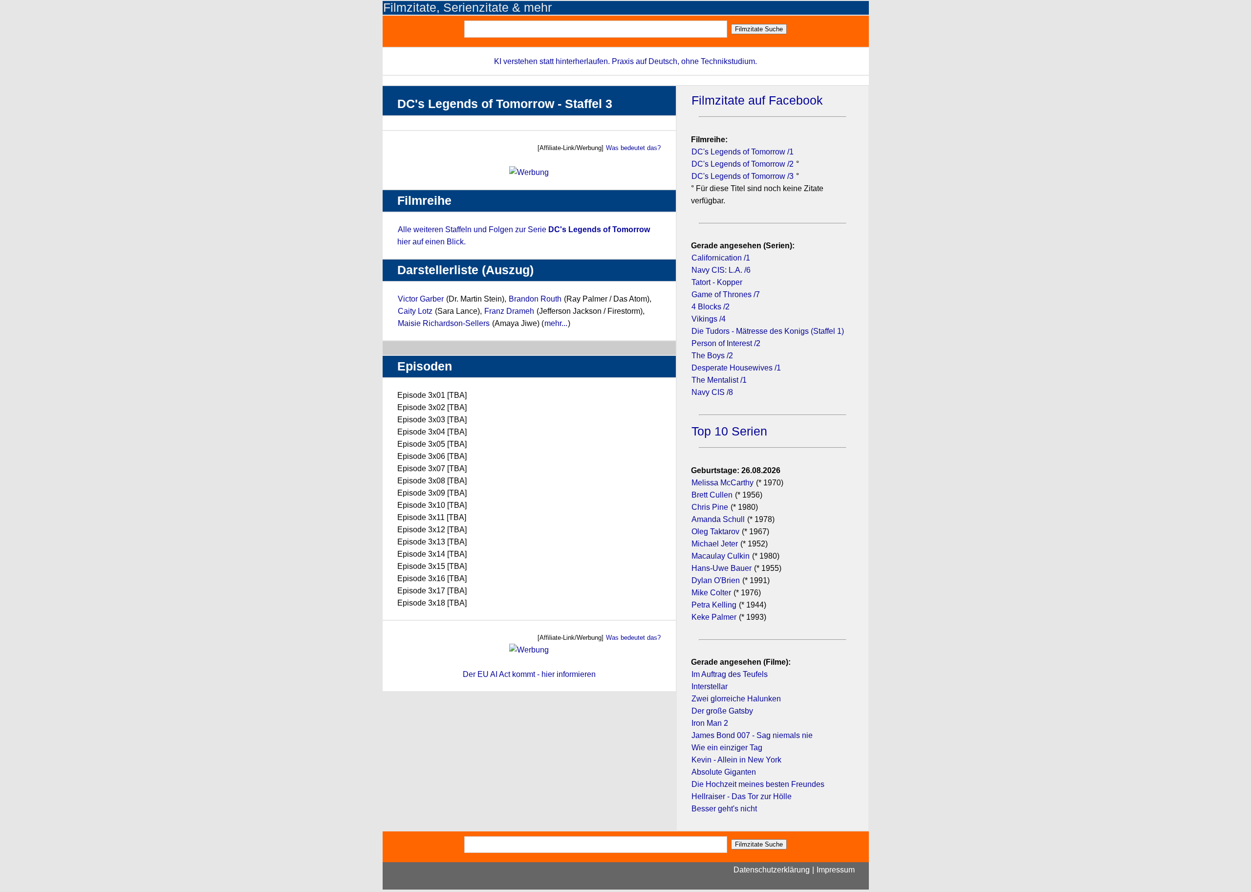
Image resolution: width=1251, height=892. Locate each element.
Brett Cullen (712, 495)
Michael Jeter (714, 544)
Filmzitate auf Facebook (757, 100)
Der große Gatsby (722, 711)
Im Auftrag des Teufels (729, 674)
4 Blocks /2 (710, 307)
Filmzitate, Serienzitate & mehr (467, 7)
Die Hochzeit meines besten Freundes (757, 784)
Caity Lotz (415, 311)
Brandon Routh (535, 299)
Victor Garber (421, 299)
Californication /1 (720, 258)
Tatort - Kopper (716, 282)
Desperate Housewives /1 (736, 368)
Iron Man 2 (709, 723)
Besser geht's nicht (724, 809)
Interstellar (709, 686)
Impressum (836, 870)
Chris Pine (709, 507)
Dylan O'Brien (715, 580)
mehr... (555, 323)
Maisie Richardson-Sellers (444, 323)
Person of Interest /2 (725, 343)
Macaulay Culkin (720, 556)
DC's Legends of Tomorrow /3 (742, 176)
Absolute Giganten (723, 772)
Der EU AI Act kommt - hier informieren (529, 674)
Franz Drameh (509, 311)
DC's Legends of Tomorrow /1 (742, 152)
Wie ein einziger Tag (726, 747)
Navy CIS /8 (712, 392)
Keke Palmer (713, 617)
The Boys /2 (712, 355)
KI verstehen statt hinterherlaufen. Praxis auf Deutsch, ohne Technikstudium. (625, 61)
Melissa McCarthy (722, 483)
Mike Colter (711, 592)
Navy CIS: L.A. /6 (721, 270)
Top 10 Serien (729, 431)
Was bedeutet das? (633, 148)
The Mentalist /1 (719, 380)
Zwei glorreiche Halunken (736, 699)
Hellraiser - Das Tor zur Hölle (741, 796)
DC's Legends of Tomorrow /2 (742, 164)
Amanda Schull (718, 519)
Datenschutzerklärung (771, 870)
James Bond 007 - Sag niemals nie (752, 735)
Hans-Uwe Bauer (721, 568)
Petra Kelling (713, 605)
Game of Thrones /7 (725, 294)
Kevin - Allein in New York (736, 760)
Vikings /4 (708, 319)
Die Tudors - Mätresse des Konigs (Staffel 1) (767, 331)
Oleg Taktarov (715, 531)
